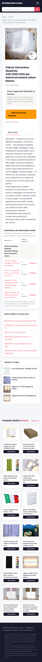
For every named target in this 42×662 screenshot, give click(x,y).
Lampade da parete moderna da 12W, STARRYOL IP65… (10, 446)
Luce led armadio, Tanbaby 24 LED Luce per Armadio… (12, 263)
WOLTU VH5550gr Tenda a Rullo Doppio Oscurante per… (30, 512)
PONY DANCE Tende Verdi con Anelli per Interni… (10, 478)
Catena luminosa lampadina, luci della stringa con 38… (30, 543)
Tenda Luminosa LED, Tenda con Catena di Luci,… (11, 543)
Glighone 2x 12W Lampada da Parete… (22, 387)
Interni (11, 17)
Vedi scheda (11, 451)
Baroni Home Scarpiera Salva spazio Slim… (20, 321)
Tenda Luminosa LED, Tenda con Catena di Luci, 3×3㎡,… (12, 273)
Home (4, 17)
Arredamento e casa (12, 3)
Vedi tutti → (35, 421)
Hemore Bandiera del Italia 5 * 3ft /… (11, 511)
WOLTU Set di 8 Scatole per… (15, 332)
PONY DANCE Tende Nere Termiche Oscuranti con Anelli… (11, 575)
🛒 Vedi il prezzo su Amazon (17, 114)
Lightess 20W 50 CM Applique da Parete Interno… (30, 575)
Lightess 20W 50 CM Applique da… (24, 396)
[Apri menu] (37, 3)
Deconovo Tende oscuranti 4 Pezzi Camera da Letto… (29, 446)
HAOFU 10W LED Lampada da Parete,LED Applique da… (30, 479)
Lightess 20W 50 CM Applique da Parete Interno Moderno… (11, 295)
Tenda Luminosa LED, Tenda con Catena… (23, 378)
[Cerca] (37, 9)
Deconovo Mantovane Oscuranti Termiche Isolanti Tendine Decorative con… (11, 608)
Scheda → (33, 263)
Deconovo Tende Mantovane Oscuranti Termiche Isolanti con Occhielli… (30, 608)
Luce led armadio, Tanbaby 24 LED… (25, 368)
